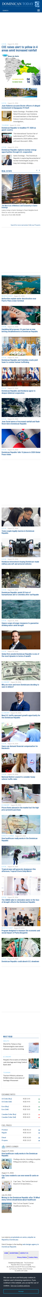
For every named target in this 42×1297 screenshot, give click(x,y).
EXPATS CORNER (12, 1147)
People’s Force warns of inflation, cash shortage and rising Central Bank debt (15, 1062)
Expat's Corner (8, 836)
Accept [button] (21, 1291)
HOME (6, 1253)
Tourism (5, 125)
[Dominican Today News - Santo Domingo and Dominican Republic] (21, 4)
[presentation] (37, 170)
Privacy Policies (22, 1257)
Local (4, 44)
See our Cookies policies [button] (20, 1286)
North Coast (7, 296)
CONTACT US (24, 1253)
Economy (5, 682)
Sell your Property (34, 225)
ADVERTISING (14, 1253)
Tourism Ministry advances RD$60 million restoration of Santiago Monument (13, 1077)
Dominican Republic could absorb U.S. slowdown (20, 961)
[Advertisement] (21, 24)
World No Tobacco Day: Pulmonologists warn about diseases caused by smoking (13, 1046)
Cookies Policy (33, 1257)
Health (6, 1041)
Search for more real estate (19, 225)
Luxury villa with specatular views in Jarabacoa (19, 205)
